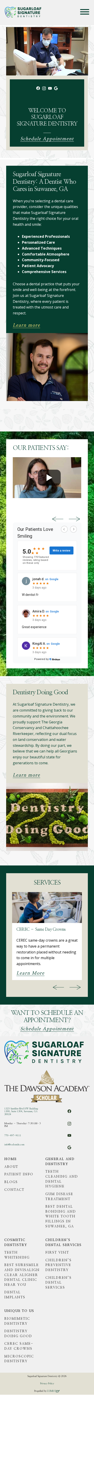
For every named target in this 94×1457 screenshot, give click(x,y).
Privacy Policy (47, 1383)
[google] (56, 90)
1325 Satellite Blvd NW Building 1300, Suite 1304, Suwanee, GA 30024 (21, 1112)
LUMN (51, 1391)
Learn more (26, 325)
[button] (84, 12)
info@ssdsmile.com (14, 1145)
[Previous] (58, 519)
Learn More (30, 973)
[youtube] (50, 90)
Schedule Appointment (47, 139)
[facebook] (38, 90)
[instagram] (44, 90)
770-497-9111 (12, 1135)
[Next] (74, 519)
